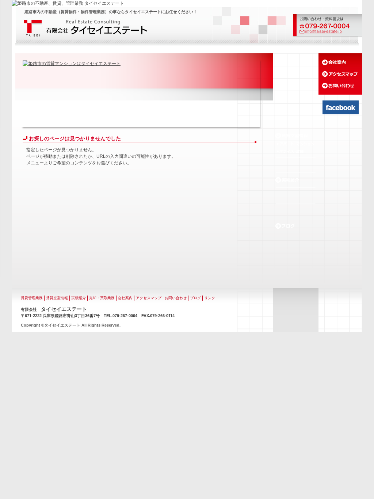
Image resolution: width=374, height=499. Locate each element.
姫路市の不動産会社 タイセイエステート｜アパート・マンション (295, 144)
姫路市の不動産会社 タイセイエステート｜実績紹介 (295, 180)
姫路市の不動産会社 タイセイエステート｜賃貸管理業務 (295, 121)
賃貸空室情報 (57, 298)
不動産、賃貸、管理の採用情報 (296, 260)
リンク (209, 298)
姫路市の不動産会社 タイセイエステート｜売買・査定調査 (295, 195)
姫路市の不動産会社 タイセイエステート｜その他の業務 (295, 211)
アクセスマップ (148, 298)
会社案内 (125, 298)
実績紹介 (78, 298)
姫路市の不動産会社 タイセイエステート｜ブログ (295, 226)
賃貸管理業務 (32, 298)
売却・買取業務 (102, 298)
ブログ (195, 298)
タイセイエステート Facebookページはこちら (341, 107)
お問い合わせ (176, 298)
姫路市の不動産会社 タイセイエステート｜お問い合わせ (340, 85)
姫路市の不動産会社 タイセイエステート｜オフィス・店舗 (295, 151)
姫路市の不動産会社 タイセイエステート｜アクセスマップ (340, 74)
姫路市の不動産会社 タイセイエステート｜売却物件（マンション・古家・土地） (295, 165)
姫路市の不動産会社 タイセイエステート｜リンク (295, 238)
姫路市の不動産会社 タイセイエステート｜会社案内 (340, 62)
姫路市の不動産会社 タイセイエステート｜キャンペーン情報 (295, 106)
